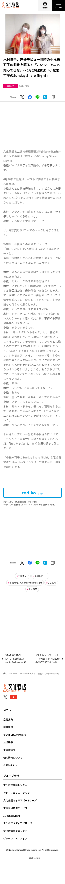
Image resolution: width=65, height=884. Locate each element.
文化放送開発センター (15, 785)
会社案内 (8, 719)
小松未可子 (23, 576)
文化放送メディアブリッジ (17, 823)
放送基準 (8, 742)
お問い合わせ (10, 765)
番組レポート (41, 576)
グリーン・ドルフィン (15, 838)
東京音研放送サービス (15, 808)
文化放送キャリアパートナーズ (20, 800)
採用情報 (8, 727)
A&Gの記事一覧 (26, 673)
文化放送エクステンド (15, 831)
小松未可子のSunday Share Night (25, 582)
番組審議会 (9, 750)
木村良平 (32, 589)
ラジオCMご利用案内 (14, 734)
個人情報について (12, 757)
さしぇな (52, 582)
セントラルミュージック (16, 792)
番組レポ (10, 86)
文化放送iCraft (11, 815)
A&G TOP (12, 673)
